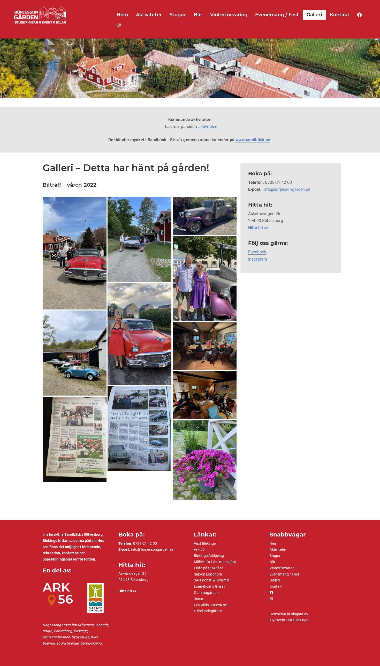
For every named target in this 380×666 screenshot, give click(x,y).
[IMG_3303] (205, 395)
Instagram (257, 259)
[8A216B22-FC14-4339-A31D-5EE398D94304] (205, 460)
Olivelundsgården (208, 611)
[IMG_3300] (75, 353)
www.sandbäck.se (252, 139)
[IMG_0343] (75, 253)
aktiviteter (207, 126)
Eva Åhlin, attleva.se (210, 605)
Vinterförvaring (228, 15)
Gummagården (206, 593)
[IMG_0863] (139, 333)
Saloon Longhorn (208, 574)
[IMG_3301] (205, 346)
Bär (198, 15)
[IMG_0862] (205, 278)
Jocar (198, 599)
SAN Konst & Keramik (211, 580)
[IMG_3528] (139, 428)
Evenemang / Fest (277, 15)
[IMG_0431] (205, 216)
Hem (122, 15)
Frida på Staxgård (208, 568)
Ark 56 (199, 549)
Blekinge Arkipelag (209, 556)
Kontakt (339, 15)
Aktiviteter (149, 15)
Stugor (178, 15)
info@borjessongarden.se (286, 189)
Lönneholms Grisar (209, 586)
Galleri (314, 15)
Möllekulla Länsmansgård (215, 562)
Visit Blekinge (205, 543)
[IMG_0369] (139, 239)
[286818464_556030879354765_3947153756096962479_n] (75, 439)
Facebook (257, 251)
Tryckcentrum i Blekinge (289, 620)
